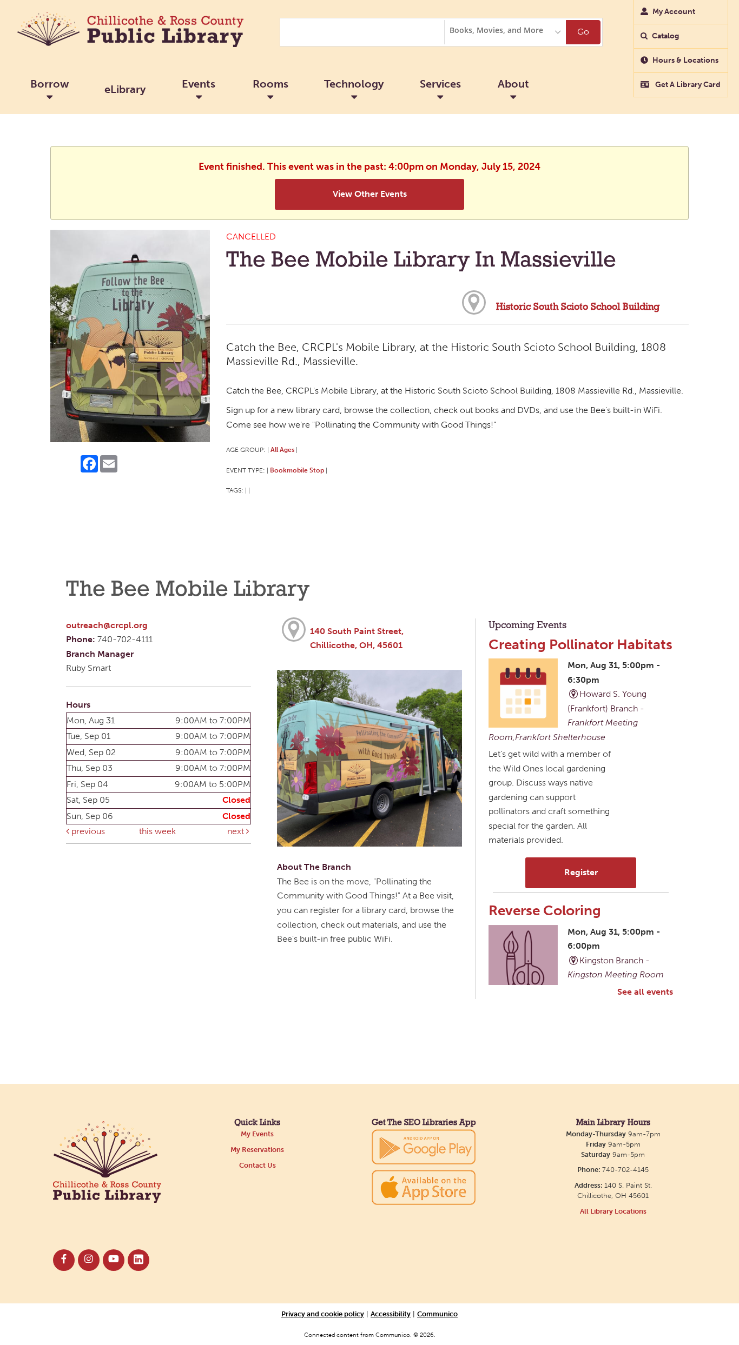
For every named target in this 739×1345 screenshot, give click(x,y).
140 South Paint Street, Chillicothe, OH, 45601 (357, 638)
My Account (673, 11)
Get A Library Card (687, 84)
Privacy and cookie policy (322, 1313)
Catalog (665, 36)
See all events (645, 992)
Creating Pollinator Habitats (580, 644)
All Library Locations (613, 1211)
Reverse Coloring (545, 910)
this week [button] (157, 831)
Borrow (49, 83)
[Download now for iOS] (423, 1187)
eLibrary (125, 89)
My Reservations (257, 1150)
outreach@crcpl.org (107, 625)
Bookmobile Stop (297, 470)
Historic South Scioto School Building (577, 307)
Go (583, 31)
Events (198, 83)
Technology (354, 83)
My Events (257, 1134)
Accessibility (391, 1313)
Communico (437, 1313)
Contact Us (257, 1165)
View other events (370, 194)
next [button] (236, 831)
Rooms (270, 83)
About (513, 83)
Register (581, 872)
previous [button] (87, 831)
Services (440, 83)
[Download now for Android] (424, 1146)
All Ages (282, 449)
